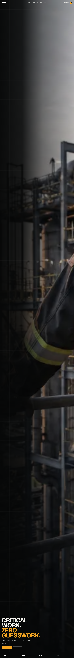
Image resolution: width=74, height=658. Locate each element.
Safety (37, 2)
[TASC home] (15, 3)
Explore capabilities (7, 647)
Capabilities (29, 2)
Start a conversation (17, 647)
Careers (41, 2)
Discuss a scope (68, 2)
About (34, 2)
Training (45, 2)
